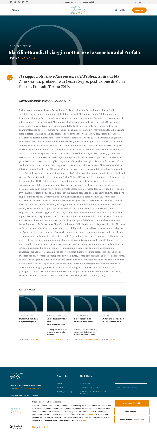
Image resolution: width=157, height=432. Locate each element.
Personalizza (130, 411)
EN (140, 2)
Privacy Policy (79, 420)
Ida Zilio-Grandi (27, 58)
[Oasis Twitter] (16, 2)
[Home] (78, 9)
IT (135, 2)
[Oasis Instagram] (20, 2)
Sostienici (139, 10)
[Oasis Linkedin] (27, 2)
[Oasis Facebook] (12, 2)
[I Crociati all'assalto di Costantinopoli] (114, 303)
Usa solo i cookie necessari (132, 419)
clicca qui (90, 414)
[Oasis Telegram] (24, 2)
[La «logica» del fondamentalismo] (86, 303)
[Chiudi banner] (153, 400)
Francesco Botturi (62, 339)
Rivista (60, 383)
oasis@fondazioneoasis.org (29, 388)
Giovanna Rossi (33, 339)
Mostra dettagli (38, 427)
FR (145, 2)
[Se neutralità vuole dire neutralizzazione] (59, 303)
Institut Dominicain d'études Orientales (93, 392)
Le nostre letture (20, 46)
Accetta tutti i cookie (132, 403)
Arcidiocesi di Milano (89, 387)
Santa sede (85, 383)
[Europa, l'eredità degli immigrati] (31, 303)
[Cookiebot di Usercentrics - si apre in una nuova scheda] (16, 427)
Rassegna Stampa (65, 391)
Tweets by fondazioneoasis (126, 387)
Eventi (60, 387)
